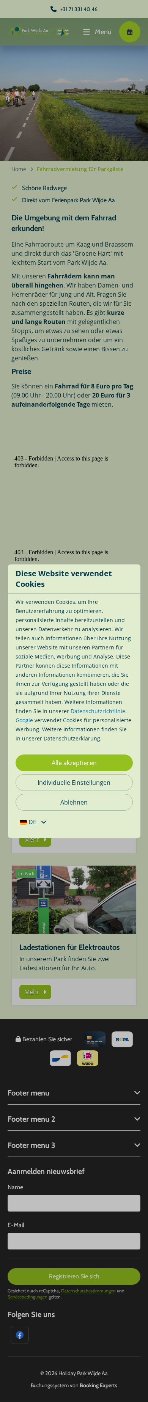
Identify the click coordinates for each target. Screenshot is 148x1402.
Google (24, 720)
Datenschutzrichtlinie (98, 711)
